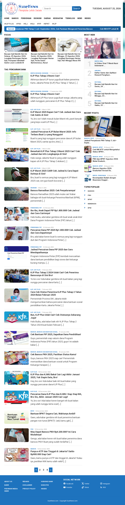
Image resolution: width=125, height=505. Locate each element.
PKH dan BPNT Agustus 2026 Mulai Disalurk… (105, 160)
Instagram (106, 484)
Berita (95, 175)
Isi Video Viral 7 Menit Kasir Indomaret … (106, 64)
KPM (89, 208)
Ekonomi (45, 73)
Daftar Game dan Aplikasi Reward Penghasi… (105, 74)
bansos (91, 191)
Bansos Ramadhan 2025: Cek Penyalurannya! (53, 190)
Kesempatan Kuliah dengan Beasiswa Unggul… (104, 179)
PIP (40, 208)
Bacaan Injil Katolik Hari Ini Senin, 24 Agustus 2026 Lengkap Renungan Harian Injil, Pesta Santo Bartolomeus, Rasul (15, 58)
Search (76, 8)
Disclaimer (27, 485)
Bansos (33, 332)
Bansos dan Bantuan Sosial (47, 332)
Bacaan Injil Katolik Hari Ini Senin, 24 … (106, 85)
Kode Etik (45, 485)
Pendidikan (35, 208)
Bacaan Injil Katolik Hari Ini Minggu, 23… (106, 95)
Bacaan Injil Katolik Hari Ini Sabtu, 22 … (106, 104)
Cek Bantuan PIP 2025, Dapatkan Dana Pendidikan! (56, 334)
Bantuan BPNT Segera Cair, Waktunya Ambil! (53, 413)
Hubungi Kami (47, 481)
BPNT (32, 411)
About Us (8, 481)
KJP (32, 109)
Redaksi (26, 481)
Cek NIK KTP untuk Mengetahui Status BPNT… (106, 150)
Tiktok (86, 487)
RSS (104, 487)
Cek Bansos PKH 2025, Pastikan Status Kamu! (53, 354)
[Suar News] (23, 8)
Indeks (44, 489)
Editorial (98, 82)
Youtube (69, 487)
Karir (6, 485)
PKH (32, 429)
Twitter (86, 484)
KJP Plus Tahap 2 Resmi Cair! (45, 75)
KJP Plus (37, 109)
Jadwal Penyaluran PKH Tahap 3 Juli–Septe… (100, 141)
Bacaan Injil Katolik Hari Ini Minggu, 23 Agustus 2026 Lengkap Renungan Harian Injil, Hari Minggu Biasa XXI (42, 57)
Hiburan (97, 70)
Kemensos (92, 204)
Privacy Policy (29, 489)
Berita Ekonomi (36, 73)
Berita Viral (99, 61)
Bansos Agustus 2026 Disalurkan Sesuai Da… (102, 169)
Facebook (69, 484)
